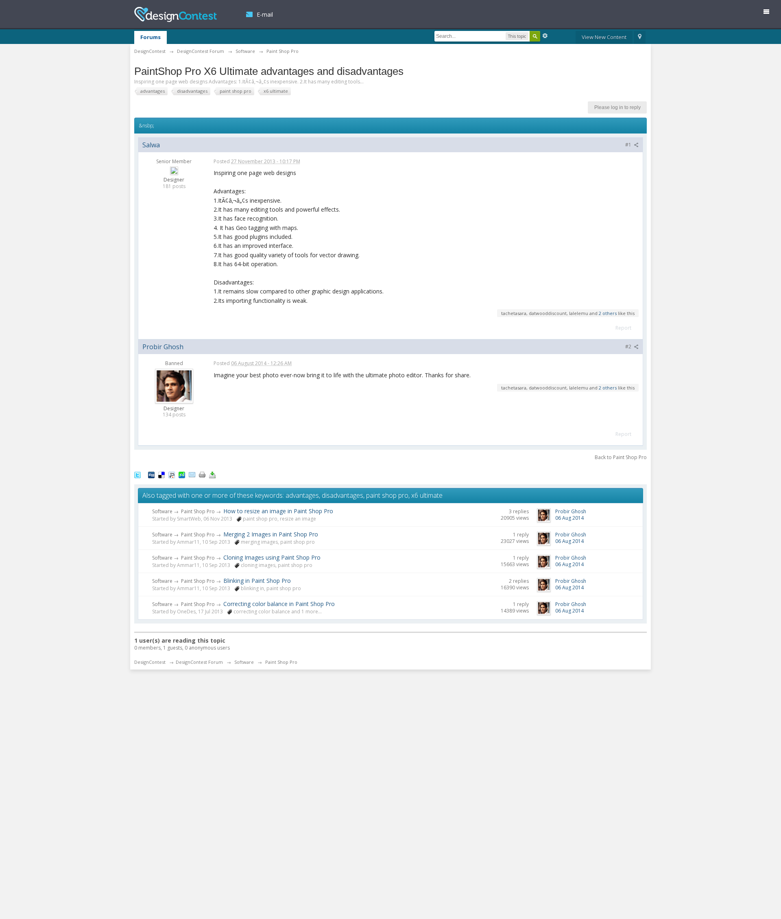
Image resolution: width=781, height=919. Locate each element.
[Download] (212, 474)
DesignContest (175, 14)
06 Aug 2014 (569, 517)
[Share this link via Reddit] (171, 474)
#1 (629, 144)
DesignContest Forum (199, 662)
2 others (608, 313)
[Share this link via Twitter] (137, 474)
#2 (629, 346)
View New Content (604, 37)
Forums (150, 37)
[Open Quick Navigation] (640, 37)
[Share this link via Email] (192, 474)
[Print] (202, 474)
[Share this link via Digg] (151, 474)
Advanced (545, 36)
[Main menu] (769, 13)
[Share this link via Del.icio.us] (161, 474)
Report (623, 327)
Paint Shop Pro (198, 511)
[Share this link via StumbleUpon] (182, 474)
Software (162, 511)
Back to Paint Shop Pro (621, 457)
